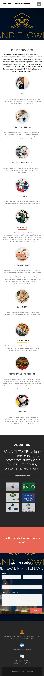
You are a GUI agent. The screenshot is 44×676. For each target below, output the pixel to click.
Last (24, 580)
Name (4, 573)
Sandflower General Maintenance (18, 4)
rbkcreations (28, 672)
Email (4, 584)
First (3, 580)
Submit (36, 610)
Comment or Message (10, 592)
